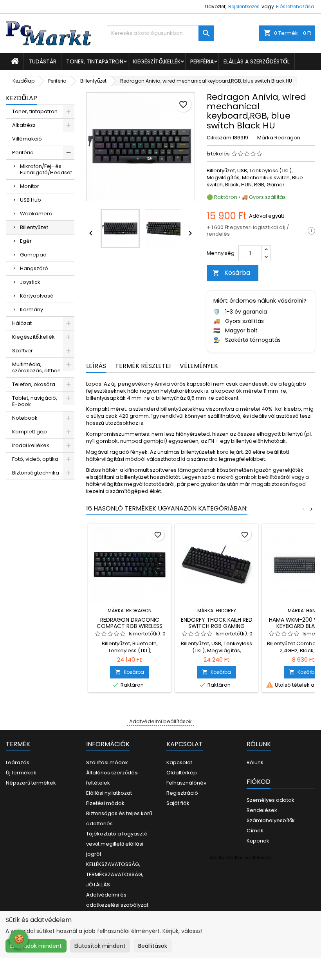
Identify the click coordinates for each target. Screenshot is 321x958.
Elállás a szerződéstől (257, 61)
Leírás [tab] (96, 365)
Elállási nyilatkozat (109, 793)
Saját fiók (177, 803)
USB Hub (30, 200)
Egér (26, 241)
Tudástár (42, 61)
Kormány (31, 309)
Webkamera (36, 213)
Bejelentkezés (244, 6)
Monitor (29, 186)
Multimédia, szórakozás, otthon (36, 367)
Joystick (30, 282)
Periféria (202, 61)
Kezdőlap (21, 98)
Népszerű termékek (31, 783)
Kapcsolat (179, 762)
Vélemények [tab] (199, 365)
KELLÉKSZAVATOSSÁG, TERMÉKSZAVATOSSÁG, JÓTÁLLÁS (114, 874)
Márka (265, 137)
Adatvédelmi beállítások (160, 721)
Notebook (25, 418)
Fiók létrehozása (295, 6)
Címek (255, 830)
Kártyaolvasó (37, 295)
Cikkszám (219, 137)
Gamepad (33, 254)
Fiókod (259, 781)
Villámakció (27, 139)
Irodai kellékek (30, 445)
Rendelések (262, 810)
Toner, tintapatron (94, 61)
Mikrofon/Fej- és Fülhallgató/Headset (46, 169)
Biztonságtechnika (35, 472)
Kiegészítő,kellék (156, 61)
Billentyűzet (34, 227)
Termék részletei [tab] (143, 365)
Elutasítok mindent (100, 946)
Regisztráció (182, 793)
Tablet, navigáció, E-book (34, 401)
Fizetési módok (105, 803)
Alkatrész (24, 125)
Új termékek (21, 772)
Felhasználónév (186, 783)
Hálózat (22, 323)
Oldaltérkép (181, 772)
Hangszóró (34, 268)
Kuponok (258, 840)
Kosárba (231, 272)
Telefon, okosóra (33, 384)
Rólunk (255, 762)
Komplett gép (29, 431)
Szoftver (22, 350)
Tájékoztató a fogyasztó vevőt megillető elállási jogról (117, 844)
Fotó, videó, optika (35, 459)
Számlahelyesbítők (271, 820)
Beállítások (152, 946)
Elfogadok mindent (36, 946)
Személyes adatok (270, 800)
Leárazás (17, 762)
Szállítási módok (107, 762)
